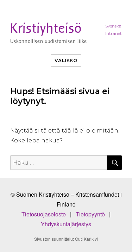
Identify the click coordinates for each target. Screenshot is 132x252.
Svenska (113, 26)
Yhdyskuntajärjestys (66, 224)
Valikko (66, 60)
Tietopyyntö (92, 214)
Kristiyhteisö (46, 28)
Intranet (113, 33)
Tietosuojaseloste (45, 214)
